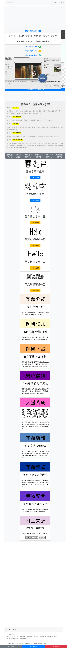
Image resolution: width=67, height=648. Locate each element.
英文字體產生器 (32, 51)
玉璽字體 (37, 41)
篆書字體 (54, 36)
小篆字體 (20, 41)
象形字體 (45, 41)
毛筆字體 (20, 36)
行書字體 (45, 36)
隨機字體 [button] (56, 646)
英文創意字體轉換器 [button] (38, 156)
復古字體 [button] (11, 646)
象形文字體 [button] (33, 646)
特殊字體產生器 (32, 55)
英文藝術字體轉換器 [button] (28, 156)
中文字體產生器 (32, 47)
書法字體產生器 (32, 31)
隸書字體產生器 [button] (18, 156)
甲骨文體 (29, 41)
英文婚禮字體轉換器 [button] (59, 156)
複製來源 (42, 537)
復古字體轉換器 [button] (10, 156)
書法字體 (12, 36)
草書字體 (37, 36)
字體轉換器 (10, 2)
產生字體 (36, 177)
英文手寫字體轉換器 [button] (49, 156)
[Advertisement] (35, 93)
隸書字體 (29, 36)
